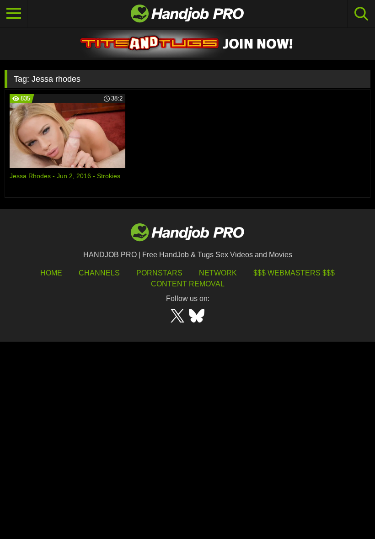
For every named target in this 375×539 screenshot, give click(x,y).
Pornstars (159, 273)
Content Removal (188, 284)
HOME (51, 273)
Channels (99, 273)
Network (218, 273)
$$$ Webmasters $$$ (294, 273)
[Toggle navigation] (13, 13)
